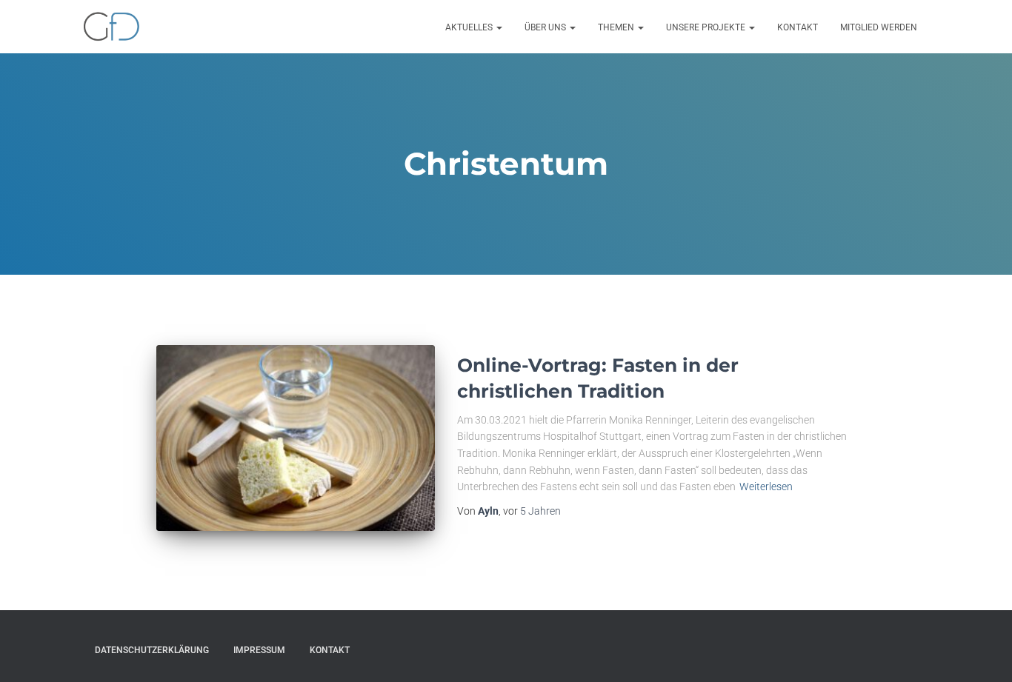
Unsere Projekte (707, 27)
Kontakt (797, 27)
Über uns (546, 27)
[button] (498, 27)
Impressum (259, 650)
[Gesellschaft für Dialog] (111, 26)
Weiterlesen (766, 486)
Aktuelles (470, 27)
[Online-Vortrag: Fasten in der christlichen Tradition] (295, 438)
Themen (617, 27)
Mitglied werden (878, 27)
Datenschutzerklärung (152, 650)
